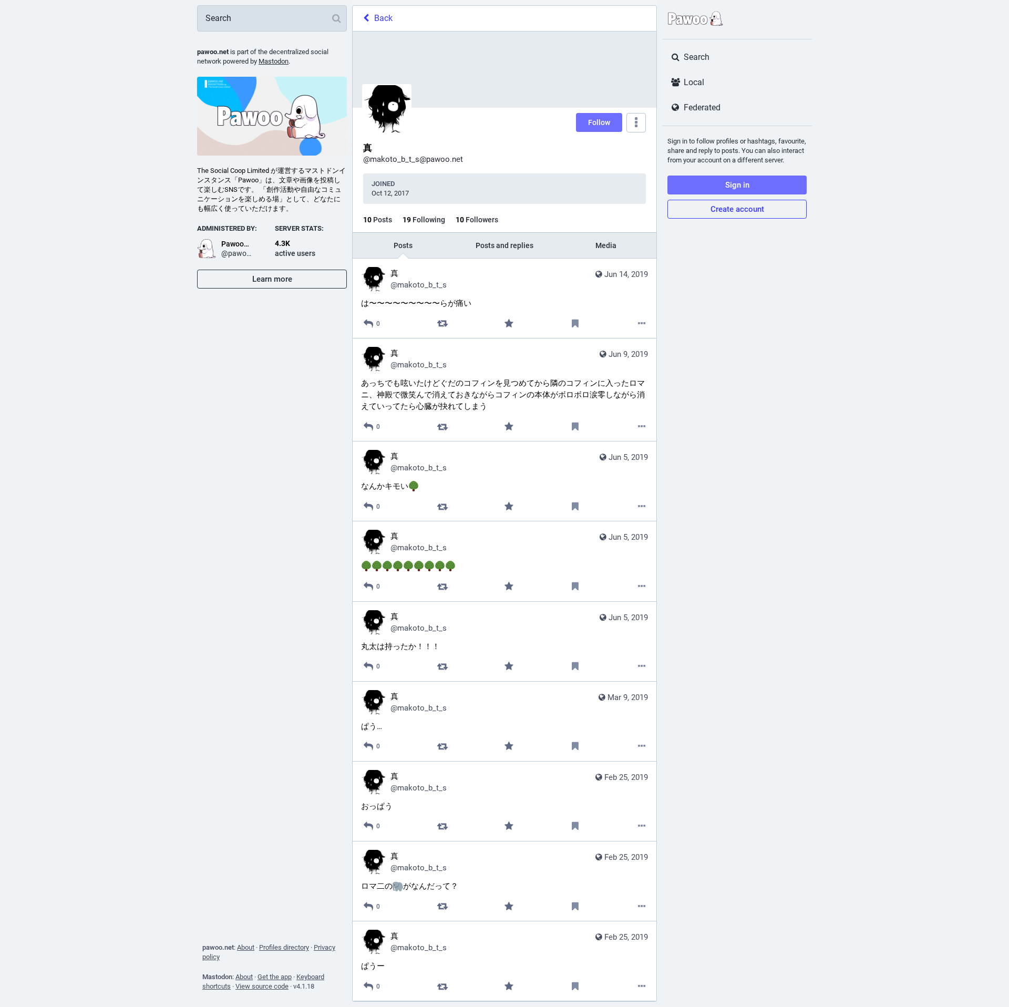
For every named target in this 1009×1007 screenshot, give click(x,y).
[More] (642, 323)
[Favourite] (509, 323)
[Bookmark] (575, 323)
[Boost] (442, 323)
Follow (599, 122)
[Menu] (636, 122)
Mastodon (274, 61)
